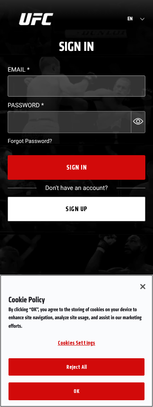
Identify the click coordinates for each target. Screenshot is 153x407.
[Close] (142, 286)
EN (130, 19)
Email (19, 69)
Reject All (76, 367)
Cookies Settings (76, 342)
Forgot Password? (30, 141)
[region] (76, 341)
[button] (138, 122)
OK (76, 391)
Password (26, 105)
